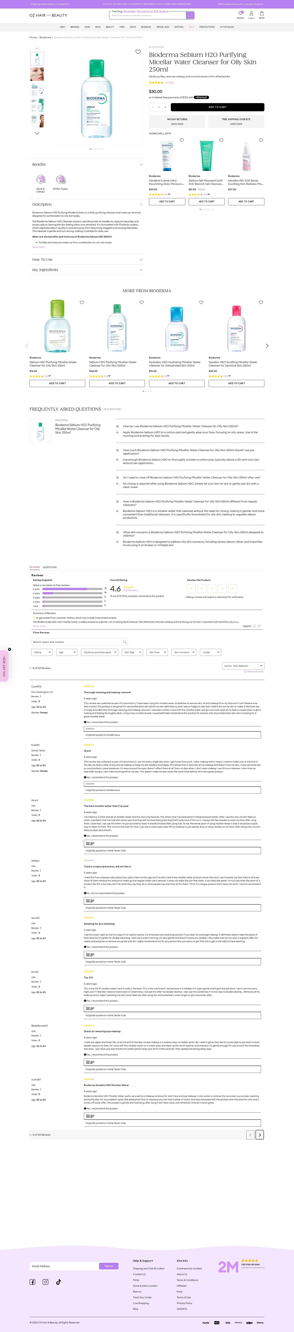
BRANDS (74, 26)
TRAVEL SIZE (162, 26)
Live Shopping (141, 1303)
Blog (135, 1308)
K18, (156, 11)
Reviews (35, 567)
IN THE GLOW (227, 26)
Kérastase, (129, 11)
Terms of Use (184, 1297)
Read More (38, 247)
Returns (137, 1291)
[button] (4, 666)
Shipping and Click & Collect (148, 1268)
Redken (164, 11)
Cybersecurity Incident (189, 1268)
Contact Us (63, 4)
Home (33, 37)
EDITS (133, 26)
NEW (62, 26)
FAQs (136, 1280)
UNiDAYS (182, 1308)
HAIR (87, 26)
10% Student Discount (230, 4)
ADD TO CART (167, 202)
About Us (182, 1274)
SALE (191, 26)
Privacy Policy (184, 1303)
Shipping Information (42, 4)
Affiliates (181, 1285)
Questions (50, 567)
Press (179, 1291)
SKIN (97, 26)
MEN (122, 26)
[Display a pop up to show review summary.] (169, 194)
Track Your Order (142, 1297)
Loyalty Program (254, 4)
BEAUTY (110, 26)
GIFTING (179, 26)
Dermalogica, (145, 11)
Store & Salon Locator (145, 1285)
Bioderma (45, 37)
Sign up (109, 1266)
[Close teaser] (9, 649)
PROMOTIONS (207, 26)
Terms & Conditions (187, 1280)
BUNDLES (146, 26)
